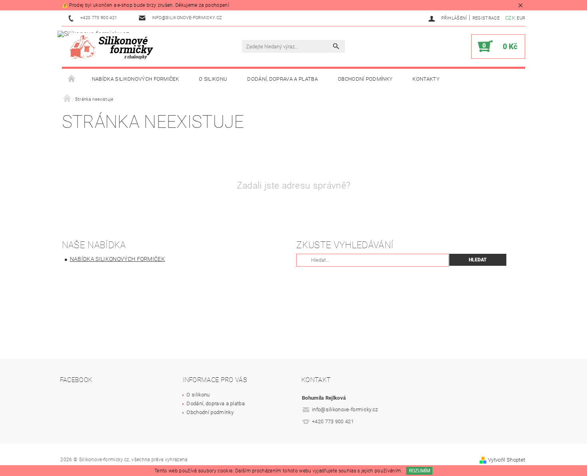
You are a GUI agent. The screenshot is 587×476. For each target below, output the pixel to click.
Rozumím (419, 471)
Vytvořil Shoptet (506, 460)
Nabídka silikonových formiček (135, 79)
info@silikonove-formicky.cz (345, 409)
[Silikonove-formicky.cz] (114, 46)
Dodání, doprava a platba (282, 79)
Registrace (486, 18)
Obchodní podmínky (365, 79)
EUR (521, 18)
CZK (510, 18)
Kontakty (426, 79)
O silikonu (213, 79)
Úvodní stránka (72, 79)
